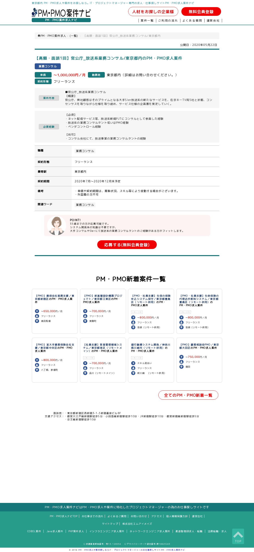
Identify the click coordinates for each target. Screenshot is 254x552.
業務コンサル (85, 151)
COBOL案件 (34, 531)
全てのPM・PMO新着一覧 (188, 395)
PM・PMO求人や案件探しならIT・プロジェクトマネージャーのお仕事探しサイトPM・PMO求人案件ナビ (131, 550)
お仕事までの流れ (92, 516)
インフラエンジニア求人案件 (106, 531)
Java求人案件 (54, 531)
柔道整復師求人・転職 (188, 531)
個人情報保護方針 (177, 516)
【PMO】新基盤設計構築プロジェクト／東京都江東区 (103, 297)
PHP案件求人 (76, 531)
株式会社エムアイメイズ (137, 523)
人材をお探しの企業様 (153, 11)
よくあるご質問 (117, 516)
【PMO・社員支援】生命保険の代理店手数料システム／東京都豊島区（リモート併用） (199, 299)
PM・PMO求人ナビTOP (63, 516)
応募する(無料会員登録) (126, 244)
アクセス (156, 516)
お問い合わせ (139, 516)
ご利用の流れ (168, 20)
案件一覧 (147, 20)
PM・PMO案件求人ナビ (61, 20)
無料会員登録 (201, 11)
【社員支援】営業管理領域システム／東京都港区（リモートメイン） (102, 347)
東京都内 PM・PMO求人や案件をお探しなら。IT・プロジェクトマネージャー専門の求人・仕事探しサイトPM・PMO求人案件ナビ (113, 3)
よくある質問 (192, 20)
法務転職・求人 (217, 531)
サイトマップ (110, 523)
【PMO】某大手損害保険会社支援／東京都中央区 (54, 346)
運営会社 (213, 20)
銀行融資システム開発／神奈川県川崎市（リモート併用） (150, 346)
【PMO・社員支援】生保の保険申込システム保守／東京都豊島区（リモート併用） (151, 299)
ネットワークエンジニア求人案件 (150, 531)
